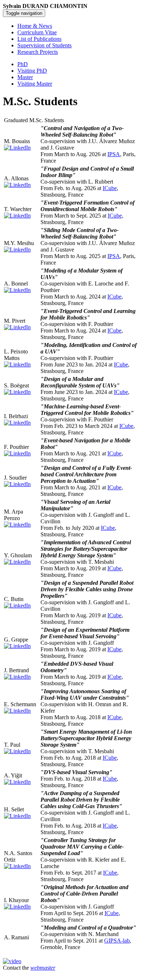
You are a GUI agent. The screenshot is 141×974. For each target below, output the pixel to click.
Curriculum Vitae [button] (37, 32)
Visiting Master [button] (34, 84)
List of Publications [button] (39, 39)
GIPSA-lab (117, 940)
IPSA (113, 154)
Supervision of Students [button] (44, 45)
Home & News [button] (34, 26)
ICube (110, 188)
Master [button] (25, 77)
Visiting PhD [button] (32, 71)
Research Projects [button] (37, 52)
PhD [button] (22, 64)
